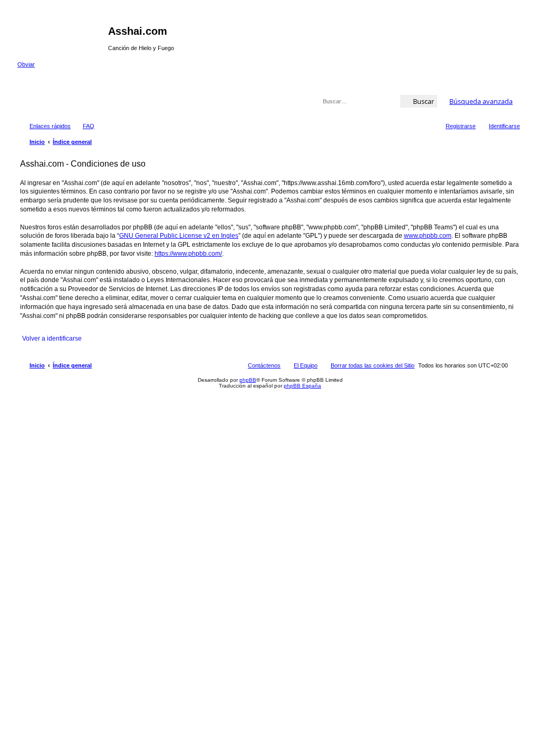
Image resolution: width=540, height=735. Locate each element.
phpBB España (302, 386)
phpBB (247, 380)
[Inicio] (62, 34)
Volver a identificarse (52, 338)
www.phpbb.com (427, 235)
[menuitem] (83, 126)
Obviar (26, 64)
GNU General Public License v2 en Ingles (178, 235)
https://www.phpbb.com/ (188, 253)
